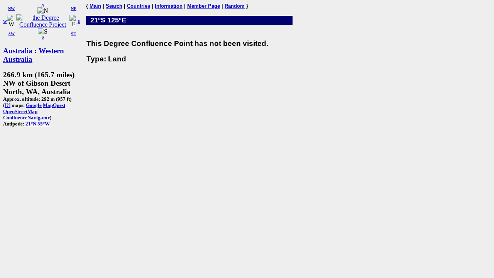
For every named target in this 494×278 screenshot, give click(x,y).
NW (11, 9)
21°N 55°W (37, 124)
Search (114, 6)
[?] (7, 105)
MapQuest (54, 105)
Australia (17, 51)
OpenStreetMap (20, 111)
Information (169, 6)
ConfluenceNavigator (26, 117)
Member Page (203, 6)
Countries (138, 6)
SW (11, 34)
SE (73, 34)
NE (73, 9)
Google (34, 105)
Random (235, 6)
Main (95, 6)
